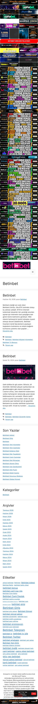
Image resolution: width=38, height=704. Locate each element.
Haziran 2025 (8, 523)
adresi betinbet (8, 583)
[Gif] (19, 111)
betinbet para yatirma (10, 621)
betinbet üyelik (10, 648)
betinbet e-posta (7, 604)
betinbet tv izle (20, 633)
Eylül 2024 (7, 545)
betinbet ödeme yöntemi (11, 645)
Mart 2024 (7, 564)
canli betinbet (9, 651)
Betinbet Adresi (8, 435)
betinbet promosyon (13, 624)
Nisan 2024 (7, 561)
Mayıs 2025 (7, 526)
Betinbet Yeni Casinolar (11, 448)
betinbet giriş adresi (10, 611)
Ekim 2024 (7, 542)
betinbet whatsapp (11, 640)
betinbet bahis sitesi (21, 585)
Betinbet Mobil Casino (11, 473)
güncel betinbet (28, 660)
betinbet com (23, 601)
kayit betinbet (9, 662)
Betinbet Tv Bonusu (10, 342)
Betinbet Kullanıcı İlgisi (11, 451)
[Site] (19, 69)
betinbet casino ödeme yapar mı (10, 601)
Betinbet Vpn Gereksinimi (12, 467)
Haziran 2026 (8, 513)
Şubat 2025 (7, 529)
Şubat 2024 (7, 567)
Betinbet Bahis (8, 585)
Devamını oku (8, 331)
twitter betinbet (8, 665)
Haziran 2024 (8, 554)
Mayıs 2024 (7, 557)
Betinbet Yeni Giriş (11, 643)
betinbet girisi (18, 604)
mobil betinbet (22, 663)
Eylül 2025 (6, 520)
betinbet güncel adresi (12, 614)
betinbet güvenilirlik (10, 617)
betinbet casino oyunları (11, 599)
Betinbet (9, 295)
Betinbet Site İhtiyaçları (11, 460)
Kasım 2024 (7, 539)
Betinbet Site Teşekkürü (11, 454)
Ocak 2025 (7, 532)
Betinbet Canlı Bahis (10, 593)
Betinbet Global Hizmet (11, 479)
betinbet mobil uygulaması (12, 619)
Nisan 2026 (7, 517)
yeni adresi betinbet (22, 665)
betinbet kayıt (22, 617)
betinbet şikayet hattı (25, 648)
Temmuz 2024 (8, 551)
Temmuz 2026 (8, 510)
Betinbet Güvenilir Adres (21, 417)
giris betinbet (22, 654)
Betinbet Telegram (14, 630)
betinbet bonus (10, 588)
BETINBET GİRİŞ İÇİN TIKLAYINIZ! (19, 41)
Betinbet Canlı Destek (13, 596)
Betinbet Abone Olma (11, 463)
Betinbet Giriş (8, 438)
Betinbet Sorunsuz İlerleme (13, 476)
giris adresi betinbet (10, 654)
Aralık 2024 (7, 535)
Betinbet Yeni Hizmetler (11, 445)
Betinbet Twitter (12, 636)
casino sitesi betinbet (25, 651)
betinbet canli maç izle (12, 591)
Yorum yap (9, 345)
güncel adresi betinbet (12, 659)
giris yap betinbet (11, 656)
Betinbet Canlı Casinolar (12, 457)
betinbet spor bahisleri (11, 627)
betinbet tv (7, 634)
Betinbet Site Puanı (10, 470)
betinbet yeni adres (27, 640)
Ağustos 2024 (8, 548)
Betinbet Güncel (25, 611)
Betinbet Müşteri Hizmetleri (22, 340)
